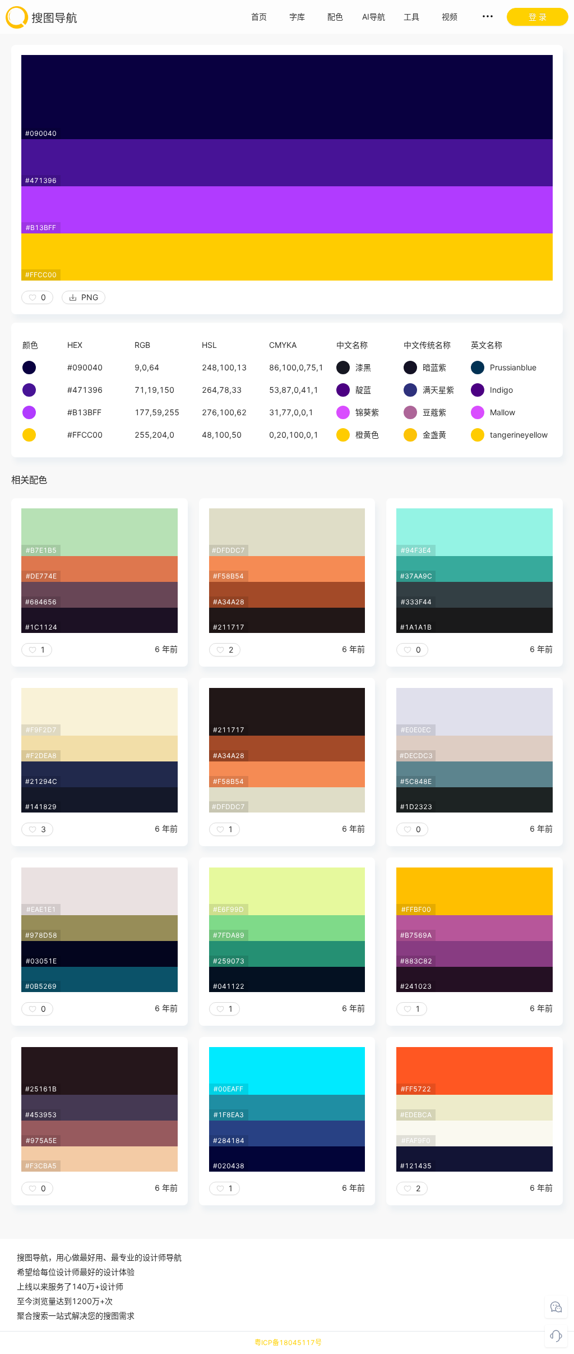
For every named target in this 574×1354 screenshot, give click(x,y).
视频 (449, 16)
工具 (411, 16)
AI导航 (373, 16)
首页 (259, 16)
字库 (297, 16)
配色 (335, 16)
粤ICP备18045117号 (288, 1342)
